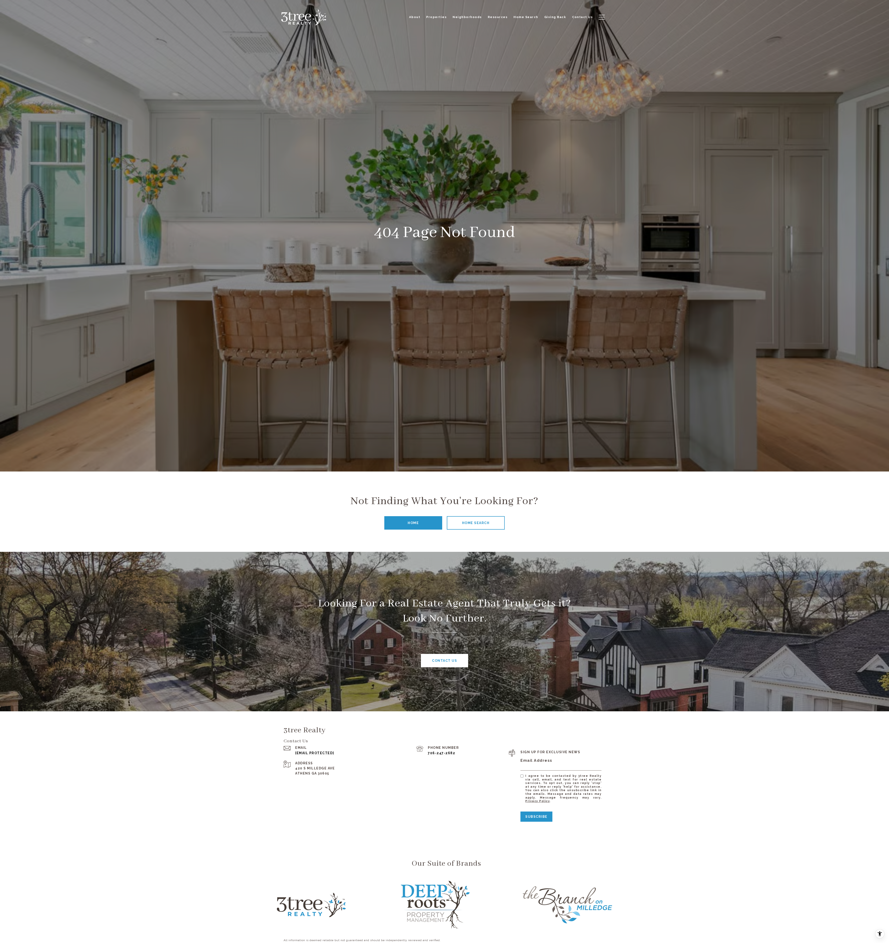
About (414, 17)
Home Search (476, 523)
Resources (498, 17)
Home (413, 523)
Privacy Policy (537, 801)
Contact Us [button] (444, 660)
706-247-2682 (441, 753)
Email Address (536, 760)
